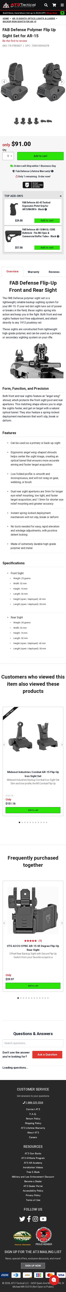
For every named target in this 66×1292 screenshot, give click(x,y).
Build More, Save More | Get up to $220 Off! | (30, 13)
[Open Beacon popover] (53, 1279)
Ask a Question (47, 1054)
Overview (12, 271)
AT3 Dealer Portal (33, 1186)
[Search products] (46, 5)
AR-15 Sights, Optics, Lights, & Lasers (33, 18)
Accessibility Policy (33, 1190)
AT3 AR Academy (33, 1162)
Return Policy (33, 1118)
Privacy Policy (33, 1195)
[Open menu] (62, 5)
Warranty (33, 272)
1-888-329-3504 (34, 1102)
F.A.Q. (33, 1114)
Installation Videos (33, 1167)
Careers (33, 1137)
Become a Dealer (33, 1181)
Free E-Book (33, 1172)
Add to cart (40, 156)
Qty (4, 150)
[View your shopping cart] (54, 5)
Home (6, 18)
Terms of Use (33, 1200)
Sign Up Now (33, 1265)
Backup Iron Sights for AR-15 (19, 21)
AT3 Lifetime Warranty (33, 1128)
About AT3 (33, 1132)
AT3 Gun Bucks (33, 1153)
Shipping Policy (33, 1123)
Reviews (54, 272)
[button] (19, 822)
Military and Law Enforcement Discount (33, 1176)
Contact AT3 (33, 1109)
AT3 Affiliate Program (33, 1158)
